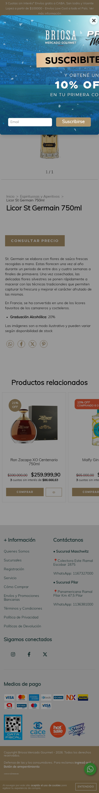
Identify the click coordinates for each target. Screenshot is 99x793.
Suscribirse (73, 122)
